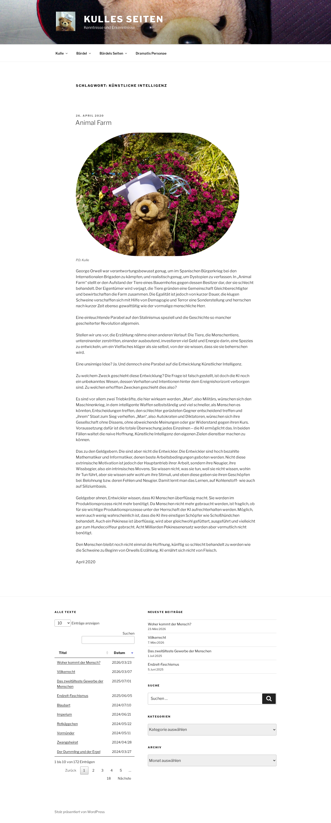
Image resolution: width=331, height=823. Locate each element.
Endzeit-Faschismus (72, 696)
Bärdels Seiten (111, 53)
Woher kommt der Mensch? (78, 662)
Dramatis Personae (151, 53)
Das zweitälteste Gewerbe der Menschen (179, 651)
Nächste (124, 778)
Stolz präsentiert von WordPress (80, 812)
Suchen (128, 633)
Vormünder (65, 733)
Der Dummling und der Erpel (78, 752)
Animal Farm (93, 122)
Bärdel (81, 53)
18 (109, 778)
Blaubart (63, 705)
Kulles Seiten (123, 19)
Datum (119, 653)
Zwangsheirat (67, 742)
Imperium (64, 714)
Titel (63, 653)
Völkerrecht (66, 672)
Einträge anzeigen (85, 623)
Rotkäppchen (67, 724)
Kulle (59, 53)
